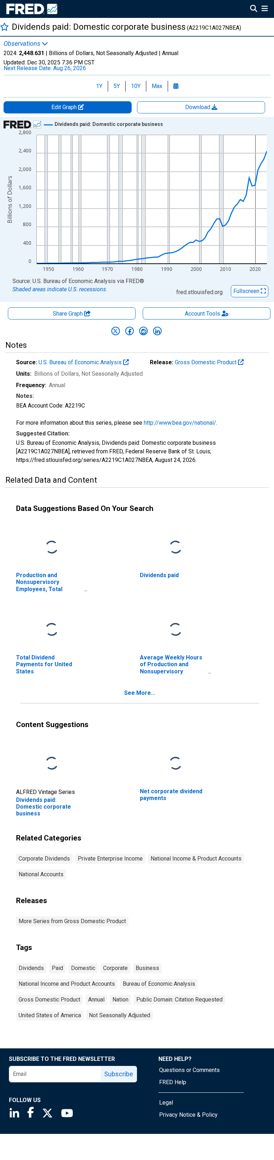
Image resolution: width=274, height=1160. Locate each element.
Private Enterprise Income (110, 858)
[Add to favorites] (4, 27)
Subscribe (118, 1074)
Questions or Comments (189, 1070)
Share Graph (68, 313)
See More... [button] (139, 692)
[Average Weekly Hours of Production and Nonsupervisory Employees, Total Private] (175, 630)
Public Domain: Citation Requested (179, 999)
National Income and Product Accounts (67, 983)
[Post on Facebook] (129, 331)
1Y (99, 86)
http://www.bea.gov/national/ (180, 422)
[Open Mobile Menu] (264, 9)
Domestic (83, 968)
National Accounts (41, 874)
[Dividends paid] (175, 547)
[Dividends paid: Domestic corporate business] (51, 763)
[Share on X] (115, 331)
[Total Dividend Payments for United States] (51, 630)
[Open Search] (254, 9)
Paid (57, 968)
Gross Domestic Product (206, 362)
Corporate (115, 968)
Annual (96, 999)
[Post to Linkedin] (157, 331)
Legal (166, 1102)
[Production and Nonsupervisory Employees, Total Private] (51, 547)
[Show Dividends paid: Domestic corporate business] (109, 124)
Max (157, 86)
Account (202, 313)
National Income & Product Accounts (196, 858)
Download (198, 107)
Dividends (31, 968)
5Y (116, 86)
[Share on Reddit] (143, 331)
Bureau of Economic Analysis (159, 983)
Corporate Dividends (44, 858)
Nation (120, 999)
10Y (136, 86)
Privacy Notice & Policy (188, 1114)
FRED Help (172, 1082)
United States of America (50, 1015)
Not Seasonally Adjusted (119, 1015)
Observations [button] (23, 43)
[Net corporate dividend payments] (175, 763)
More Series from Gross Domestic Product (72, 921)
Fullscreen (247, 291)
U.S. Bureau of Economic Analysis (81, 362)
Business (147, 968)
